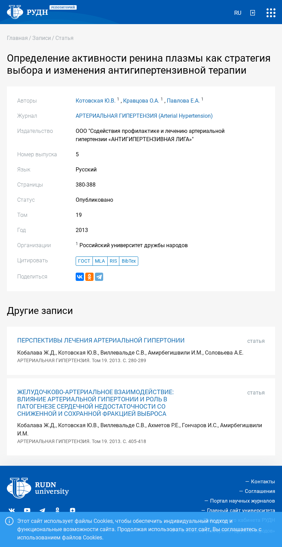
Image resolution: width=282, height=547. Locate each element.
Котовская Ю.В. (96, 100)
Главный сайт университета (241, 510)
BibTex (129, 261)
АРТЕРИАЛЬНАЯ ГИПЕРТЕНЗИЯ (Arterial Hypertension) (144, 116)
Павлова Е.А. (183, 100)
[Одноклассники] (89, 277)
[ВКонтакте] (80, 277)
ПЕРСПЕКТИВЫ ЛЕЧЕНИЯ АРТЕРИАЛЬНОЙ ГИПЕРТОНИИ (101, 340)
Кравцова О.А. (141, 100)
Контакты (263, 481)
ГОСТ (84, 261)
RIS (113, 261)
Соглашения (260, 491)
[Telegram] (99, 277)
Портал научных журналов (242, 501)
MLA (100, 261)
